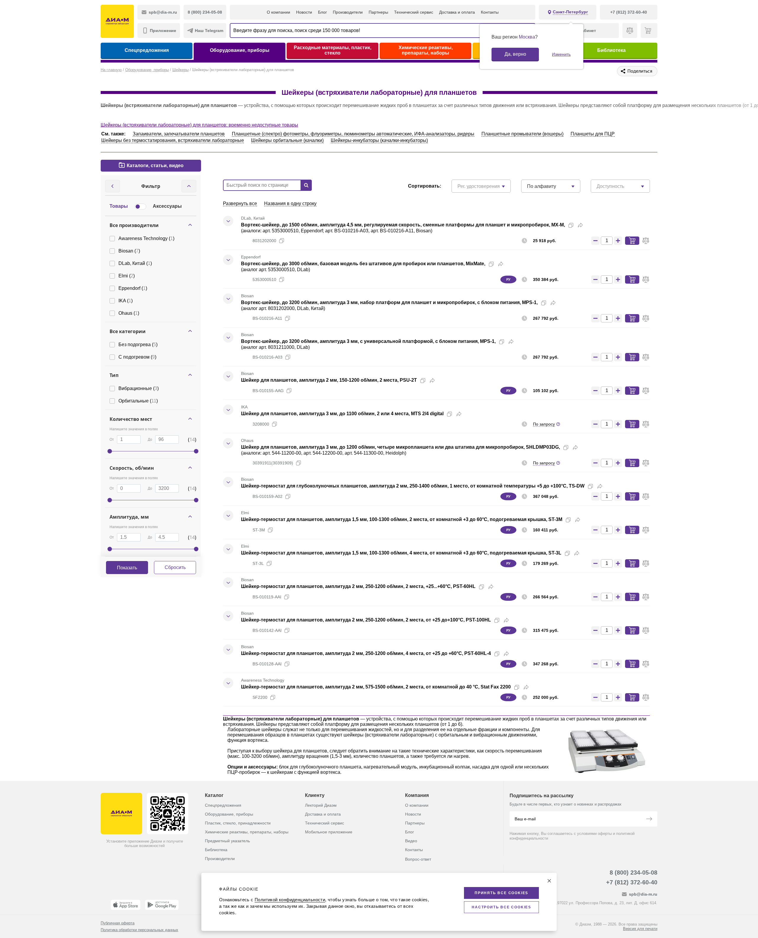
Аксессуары (167, 206)
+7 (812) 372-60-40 (631, 882)
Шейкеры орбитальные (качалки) (287, 140)
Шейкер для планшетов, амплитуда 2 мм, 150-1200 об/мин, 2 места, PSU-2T (329, 380)
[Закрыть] (549, 881)
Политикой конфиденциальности (290, 899)
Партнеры (378, 12)
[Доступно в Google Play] (162, 905)
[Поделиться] (580, 225)
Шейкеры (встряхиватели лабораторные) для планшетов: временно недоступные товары (199, 124)
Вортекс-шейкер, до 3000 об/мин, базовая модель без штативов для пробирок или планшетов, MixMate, (363, 263)
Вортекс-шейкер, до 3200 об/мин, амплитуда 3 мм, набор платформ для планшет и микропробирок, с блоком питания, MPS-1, (389, 302)
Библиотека (611, 50)
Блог (322, 12)
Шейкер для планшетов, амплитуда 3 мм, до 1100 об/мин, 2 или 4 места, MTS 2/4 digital (342, 413)
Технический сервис (413, 12)
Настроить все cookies (501, 907)
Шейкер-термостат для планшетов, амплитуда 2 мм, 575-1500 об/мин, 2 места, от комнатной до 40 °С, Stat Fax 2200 (376, 686)
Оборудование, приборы (239, 50)
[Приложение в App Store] (125, 905)
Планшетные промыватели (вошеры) (522, 133)
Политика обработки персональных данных (139, 930)
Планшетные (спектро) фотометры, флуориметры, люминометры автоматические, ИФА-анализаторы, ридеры (353, 133)
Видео (411, 840)
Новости (304, 12)
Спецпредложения (147, 50)
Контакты (490, 12)
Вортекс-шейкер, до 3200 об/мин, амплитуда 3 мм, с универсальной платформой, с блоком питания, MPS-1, (368, 341)
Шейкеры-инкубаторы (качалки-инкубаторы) (379, 140)
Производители (348, 12)
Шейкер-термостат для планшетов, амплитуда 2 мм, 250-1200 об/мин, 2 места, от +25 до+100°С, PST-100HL (366, 619)
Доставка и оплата (457, 12)
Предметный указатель (227, 840)
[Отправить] (649, 819)
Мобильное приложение (328, 832)
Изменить (561, 54)
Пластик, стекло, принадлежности (238, 823)
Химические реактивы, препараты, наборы (426, 50)
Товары (119, 206)
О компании (278, 12)
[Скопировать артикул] (281, 241)
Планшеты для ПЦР (593, 133)
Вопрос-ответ (418, 859)
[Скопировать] (570, 225)
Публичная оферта (117, 923)
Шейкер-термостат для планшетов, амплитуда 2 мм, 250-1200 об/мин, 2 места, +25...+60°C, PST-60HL (358, 586)
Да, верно (515, 54)
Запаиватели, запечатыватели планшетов (179, 133)
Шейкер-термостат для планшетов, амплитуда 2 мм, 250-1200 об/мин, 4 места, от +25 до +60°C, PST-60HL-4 (366, 653)
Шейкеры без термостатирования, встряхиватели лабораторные (172, 140)
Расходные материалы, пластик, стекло (332, 50)
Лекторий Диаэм (321, 805)
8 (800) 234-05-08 (633, 872)
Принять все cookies (501, 893)
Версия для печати (640, 928)
